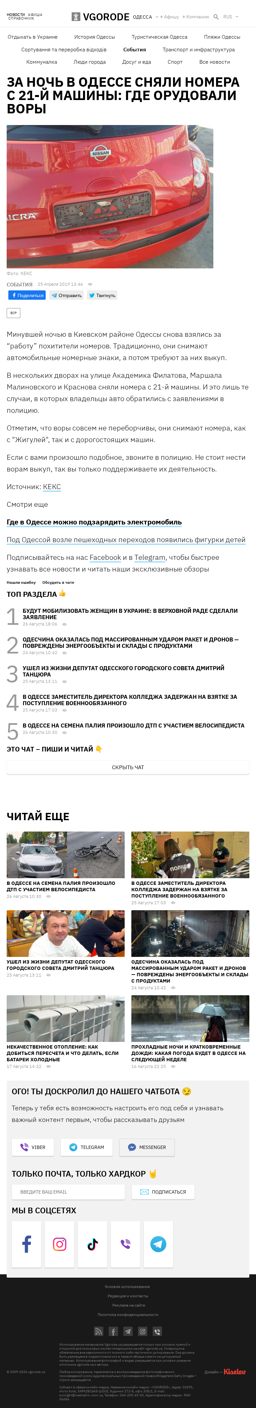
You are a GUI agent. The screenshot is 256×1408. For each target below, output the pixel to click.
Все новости (214, 61)
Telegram (149, 557)
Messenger (152, 1147)
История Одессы (94, 36)
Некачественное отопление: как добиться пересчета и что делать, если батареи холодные (63, 1053)
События (134, 49)
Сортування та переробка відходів (64, 49)
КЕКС (52, 486)
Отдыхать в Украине (33, 36)
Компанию (197, 16)
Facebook (105, 557)
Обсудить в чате (58, 582)
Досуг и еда (136, 61)
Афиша (35, 15)
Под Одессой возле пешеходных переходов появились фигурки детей (126, 539)
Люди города (90, 61)
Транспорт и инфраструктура (199, 49)
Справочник (21, 18)
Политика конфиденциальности (128, 1314)
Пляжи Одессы (222, 36)
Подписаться (169, 1192)
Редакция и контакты (128, 1295)
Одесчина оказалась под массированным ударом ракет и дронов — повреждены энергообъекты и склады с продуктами (131, 642)
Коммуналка (41, 61)
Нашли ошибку (21, 582)
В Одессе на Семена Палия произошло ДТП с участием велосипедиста (134, 725)
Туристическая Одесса (159, 36)
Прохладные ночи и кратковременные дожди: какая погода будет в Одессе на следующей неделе (188, 1053)
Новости (16, 15)
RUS (227, 16)
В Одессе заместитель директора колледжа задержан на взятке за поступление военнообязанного (130, 700)
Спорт (175, 61)
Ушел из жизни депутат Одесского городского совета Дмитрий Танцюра (123, 671)
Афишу (171, 16)
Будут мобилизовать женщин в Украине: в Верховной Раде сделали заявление (130, 614)
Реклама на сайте (128, 1305)
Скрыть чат (128, 767)
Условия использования (127, 1286)
